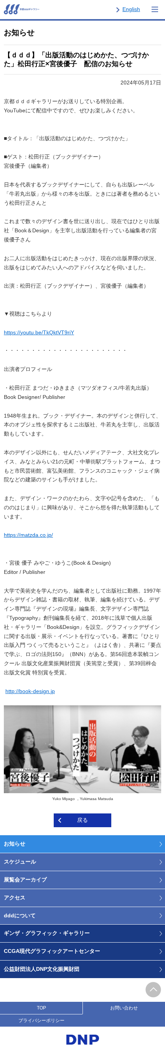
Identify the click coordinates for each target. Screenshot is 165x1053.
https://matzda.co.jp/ (28, 535)
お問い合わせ (124, 1008)
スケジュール (20, 862)
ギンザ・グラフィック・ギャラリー (47, 933)
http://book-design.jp (30, 691)
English (131, 9)
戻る (82, 820)
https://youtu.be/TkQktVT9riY (39, 332)
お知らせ (14, 844)
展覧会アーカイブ (25, 879)
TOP (41, 1008)
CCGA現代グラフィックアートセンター (52, 951)
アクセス (14, 897)
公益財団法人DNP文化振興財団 (41, 969)
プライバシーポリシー (41, 1020)
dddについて (20, 915)
